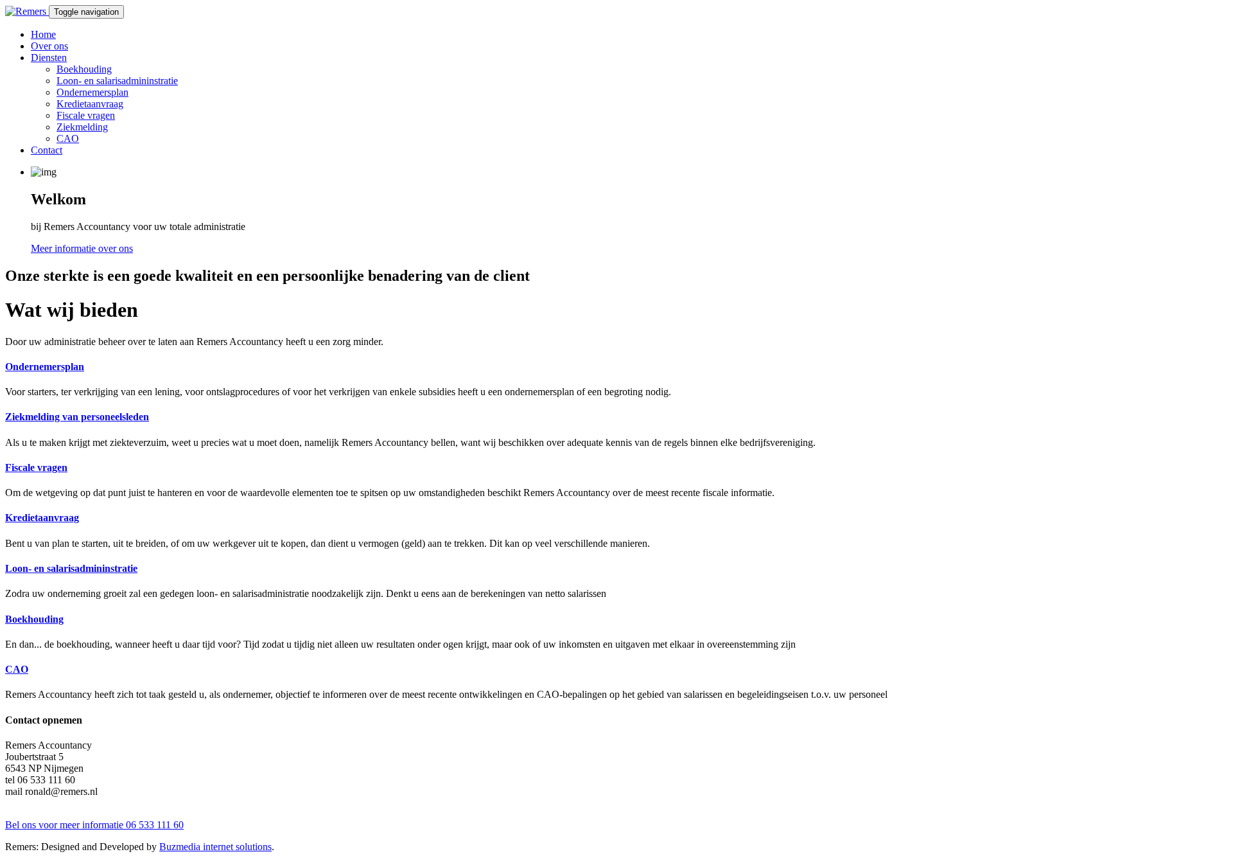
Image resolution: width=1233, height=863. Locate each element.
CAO (68, 138)
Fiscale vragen (86, 115)
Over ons (49, 45)
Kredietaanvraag (90, 103)
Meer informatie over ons (82, 248)
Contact (46, 150)
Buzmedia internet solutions (215, 846)
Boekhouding (84, 69)
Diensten (49, 57)
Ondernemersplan (92, 92)
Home (43, 34)
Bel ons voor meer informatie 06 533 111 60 (94, 824)
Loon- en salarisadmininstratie (117, 80)
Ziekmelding (82, 126)
